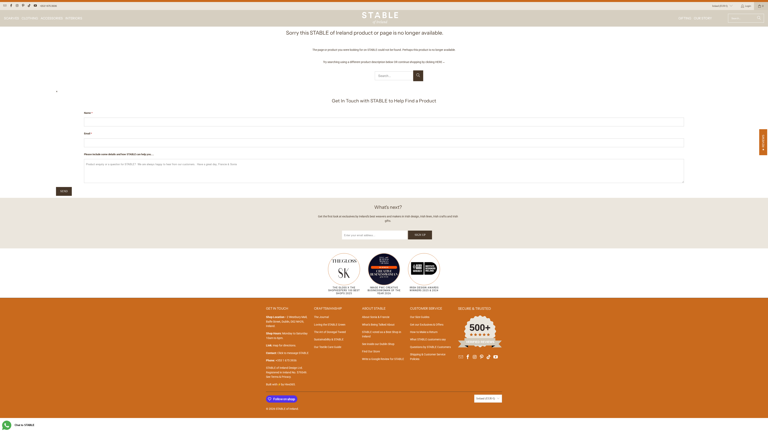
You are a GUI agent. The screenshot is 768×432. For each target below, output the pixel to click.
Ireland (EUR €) (720, 6)
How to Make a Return (424, 332)
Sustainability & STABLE (329, 339)
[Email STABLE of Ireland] (4, 5)
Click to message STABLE (293, 353)
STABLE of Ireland (287, 408)
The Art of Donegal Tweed (330, 332)
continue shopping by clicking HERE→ (421, 62)
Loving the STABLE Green (329, 324)
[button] (11, 18)
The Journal (321, 317)
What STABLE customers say (428, 339)
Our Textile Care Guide (327, 347)
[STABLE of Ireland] (380, 18)
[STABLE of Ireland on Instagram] (17, 5)
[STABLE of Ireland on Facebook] (10, 5)
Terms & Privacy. (281, 376)
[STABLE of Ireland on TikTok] (29, 5)
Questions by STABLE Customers (430, 347)
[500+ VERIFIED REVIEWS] (480, 346)
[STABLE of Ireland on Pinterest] (23, 5)
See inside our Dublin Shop (378, 344)
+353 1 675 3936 (48, 5)
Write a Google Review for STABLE (383, 359)
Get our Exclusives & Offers (426, 324)
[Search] (759, 18)
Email (88, 133)
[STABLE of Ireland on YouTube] (35, 5)
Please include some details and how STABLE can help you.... (119, 154)
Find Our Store (371, 351)
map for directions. (281, 345)
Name (88, 112)
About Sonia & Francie (375, 317)
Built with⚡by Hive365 (280, 384)
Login (748, 5)
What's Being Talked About (378, 324)
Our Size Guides (419, 317)
